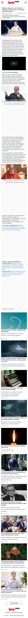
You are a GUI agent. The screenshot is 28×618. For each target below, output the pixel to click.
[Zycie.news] (13, 2)
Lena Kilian (8, 13)
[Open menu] (2, 2)
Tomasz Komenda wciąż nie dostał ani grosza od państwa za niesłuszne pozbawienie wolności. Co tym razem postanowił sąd (13, 274)
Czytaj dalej (14, 603)
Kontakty (8, 612)
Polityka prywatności (17, 612)
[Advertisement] (14, 121)
